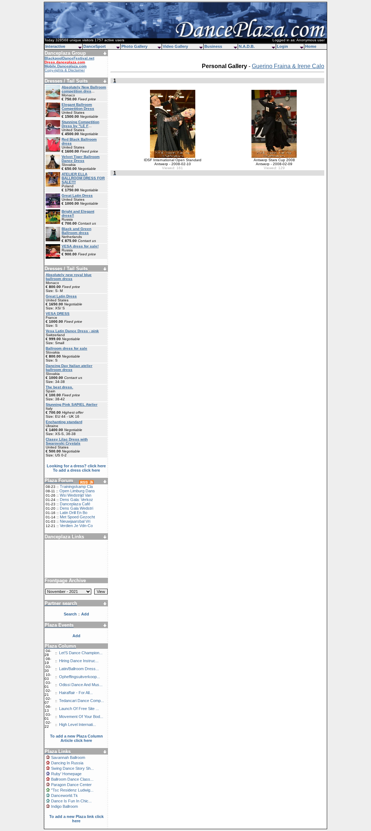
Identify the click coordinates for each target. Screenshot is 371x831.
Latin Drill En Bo (73, 512)
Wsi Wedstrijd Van (75, 495)
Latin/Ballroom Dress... (79, 669)
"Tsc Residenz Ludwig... (72, 790)
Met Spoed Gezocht (77, 517)
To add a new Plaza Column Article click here (76, 738)
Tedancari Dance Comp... (81, 700)
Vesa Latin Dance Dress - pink (72, 331)
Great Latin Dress (77, 195)
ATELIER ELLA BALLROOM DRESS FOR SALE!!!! (83, 178)
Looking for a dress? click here (76, 466)
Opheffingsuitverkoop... (79, 677)
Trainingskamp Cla (76, 486)
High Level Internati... (77, 724)
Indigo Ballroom (64, 806)
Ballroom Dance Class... (72, 779)
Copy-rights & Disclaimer (65, 70)
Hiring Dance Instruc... (79, 661)
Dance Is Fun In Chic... (71, 801)
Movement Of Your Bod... (81, 716)
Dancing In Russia (67, 763)
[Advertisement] (76, 556)
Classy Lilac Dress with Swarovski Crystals (67, 441)
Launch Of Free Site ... (79, 708)
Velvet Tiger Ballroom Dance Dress (81, 159)
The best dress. (59, 387)
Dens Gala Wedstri (76, 508)
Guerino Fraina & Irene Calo (288, 66)
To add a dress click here (76, 470)
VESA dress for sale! (80, 246)
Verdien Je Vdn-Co (76, 525)
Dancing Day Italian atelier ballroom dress (69, 368)
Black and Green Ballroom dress (76, 231)
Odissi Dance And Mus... (81, 684)
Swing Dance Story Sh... (72, 768)
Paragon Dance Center (71, 784)
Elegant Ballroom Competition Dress (78, 106)
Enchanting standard (64, 422)
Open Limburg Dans (77, 491)
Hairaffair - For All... (76, 692)
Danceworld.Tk (64, 795)
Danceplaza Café (75, 504)
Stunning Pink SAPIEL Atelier (71, 404)
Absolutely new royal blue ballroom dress (69, 277)
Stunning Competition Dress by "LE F (80, 124)
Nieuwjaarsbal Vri (75, 521)
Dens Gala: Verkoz (76, 499)
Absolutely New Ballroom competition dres (84, 89)
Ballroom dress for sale (66, 348)
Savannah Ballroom (68, 757)
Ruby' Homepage (66, 774)
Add (76, 636)
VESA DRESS (58, 314)
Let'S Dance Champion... (81, 653)
